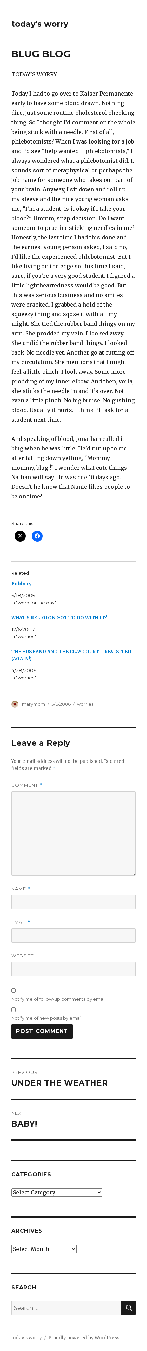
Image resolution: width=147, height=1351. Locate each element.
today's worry (39, 24)
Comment (26, 785)
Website (22, 955)
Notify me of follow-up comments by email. (58, 999)
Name (20, 889)
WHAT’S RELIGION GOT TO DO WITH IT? (59, 618)
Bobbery (21, 584)
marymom (33, 704)
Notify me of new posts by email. (47, 1018)
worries (85, 704)
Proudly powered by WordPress (83, 1338)
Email (21, 922)
